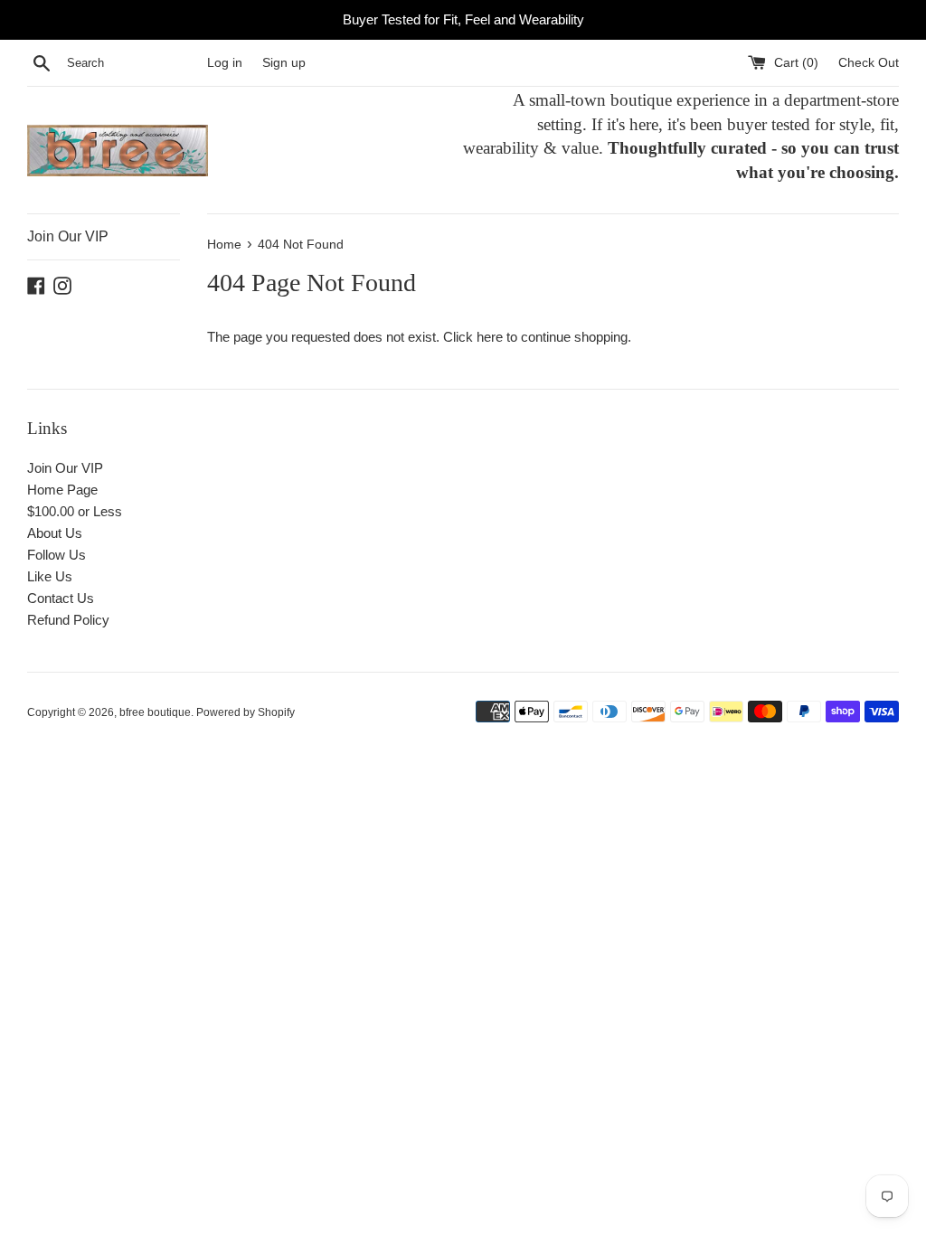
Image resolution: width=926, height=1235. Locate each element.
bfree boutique (155, 712)
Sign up (284, 63)
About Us (54, 533)
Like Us (49, 576)
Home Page (62, 489)
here (490, 336)
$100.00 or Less (74, 511)
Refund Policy (68, 619)
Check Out (868, 63)
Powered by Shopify (245, 712)
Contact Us (60, 598)
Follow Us (56, 554)
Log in (224, 63)
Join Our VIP (68, 236)
